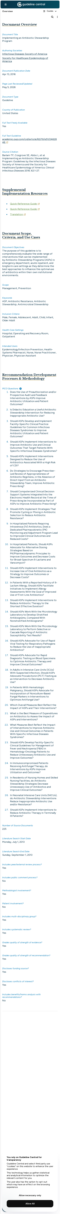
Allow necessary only (30, 1195)
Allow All (30, 1203)
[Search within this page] (52, 17)
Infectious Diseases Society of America (24, 53)
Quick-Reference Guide (23, 203)
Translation (16, 214)
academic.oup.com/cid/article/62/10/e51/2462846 (29, 141)
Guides (50, 11)
